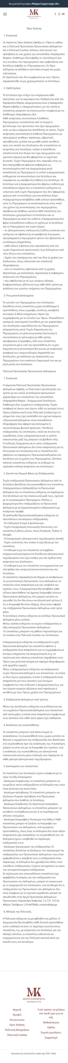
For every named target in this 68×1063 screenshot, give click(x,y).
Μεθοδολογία (51, 1022)
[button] (5, 14)
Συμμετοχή (51, 1037)
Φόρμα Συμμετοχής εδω (45, 3)
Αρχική (17, 1009)
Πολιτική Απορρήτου (17, 1029)
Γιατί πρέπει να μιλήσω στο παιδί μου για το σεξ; (51, 1013)
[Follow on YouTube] (63, 14)
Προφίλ (17, 1014)
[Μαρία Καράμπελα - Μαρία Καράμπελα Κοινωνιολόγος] (34, 14)
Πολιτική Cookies (17, 1035)
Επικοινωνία (17, 1019)
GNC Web (51, 1053)
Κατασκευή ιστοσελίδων (23, 1053)
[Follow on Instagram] (59, 14)
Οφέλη (51, 1027)
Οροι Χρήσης (17, 1024)
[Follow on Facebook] (55, 14)
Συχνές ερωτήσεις (51, 1032)
